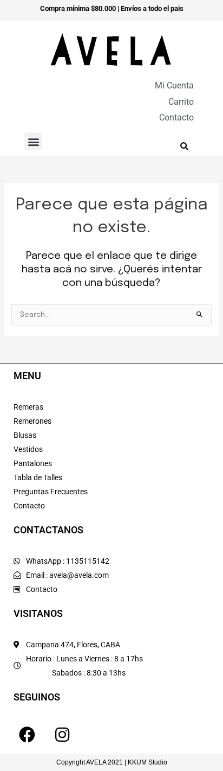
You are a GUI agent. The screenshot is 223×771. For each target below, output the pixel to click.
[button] (33, 141)
